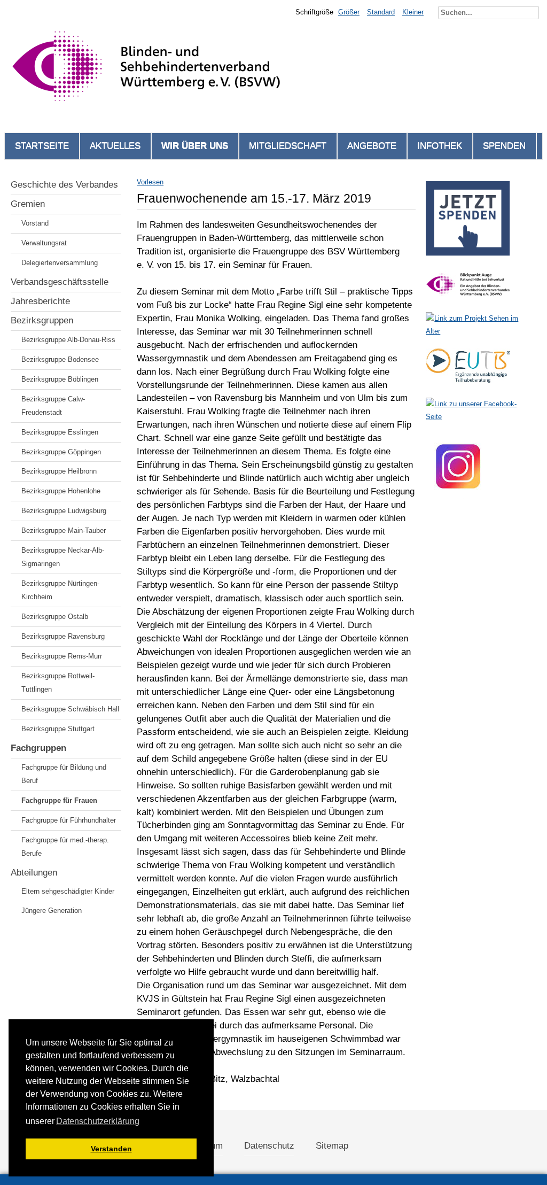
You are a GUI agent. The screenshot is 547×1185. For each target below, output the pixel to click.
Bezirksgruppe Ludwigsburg (63, 511)
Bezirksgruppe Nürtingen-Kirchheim (60, 590)
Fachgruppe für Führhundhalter (68, 820)
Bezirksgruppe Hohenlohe (60, 491)
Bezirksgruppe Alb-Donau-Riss (68, 340)
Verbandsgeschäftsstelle (59, 282)
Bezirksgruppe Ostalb (54, 617)
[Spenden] (468, 259)
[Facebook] (478, 417)
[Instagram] (458, 502)
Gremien (28, 204)
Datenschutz (269, 1146)
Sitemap (332, 1146)
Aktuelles (115, 146)
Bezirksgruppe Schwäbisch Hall (70, 709)
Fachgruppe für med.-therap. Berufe (65, 846)
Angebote (371, 146)
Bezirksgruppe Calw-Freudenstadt (53, 405)
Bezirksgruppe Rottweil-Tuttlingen (58, 682)
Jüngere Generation (51, 911)
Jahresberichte (40, 301)
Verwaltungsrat (44, 243)
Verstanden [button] (111, 1148)
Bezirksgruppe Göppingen (61, 452)
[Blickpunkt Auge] (468, 300)
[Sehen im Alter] (478, 331)
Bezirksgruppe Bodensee (60, 359)
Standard (381, 12)
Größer (349, 12)
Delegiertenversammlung (59, 263)
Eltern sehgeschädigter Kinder (67, 891)
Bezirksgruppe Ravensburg (63, 636)
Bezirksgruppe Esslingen (59, 432)
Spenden (504, 146)
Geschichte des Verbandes (64, 185)
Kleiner (413, 12)
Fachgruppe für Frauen (59, 800)
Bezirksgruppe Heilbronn (59, 471)
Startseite (42, 146)
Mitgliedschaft (287, 146)
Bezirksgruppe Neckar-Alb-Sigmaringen (62, 557)
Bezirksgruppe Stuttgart (58, 729)
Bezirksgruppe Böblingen (59, 379)
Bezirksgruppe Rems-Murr (61, 656)
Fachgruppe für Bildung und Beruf (63, 774)
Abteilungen (34, 873)
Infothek (439, 146)
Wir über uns (194, 146)
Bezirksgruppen (42, 320)
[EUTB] (468, 386)
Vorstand (35, 223)
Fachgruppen (38, 748)
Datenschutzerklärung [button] (97, 1121)
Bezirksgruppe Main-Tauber (63, 530)
